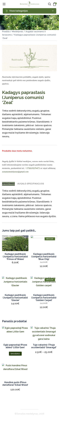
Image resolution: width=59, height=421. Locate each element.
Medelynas (17, 31)
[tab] (8, 184)
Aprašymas (8, 184)
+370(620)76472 (32, 168)
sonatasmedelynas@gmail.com (15, 172)
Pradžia (5, 31)
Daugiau (15, 354)
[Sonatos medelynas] (29, 4)
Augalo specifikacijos (30, 184)
